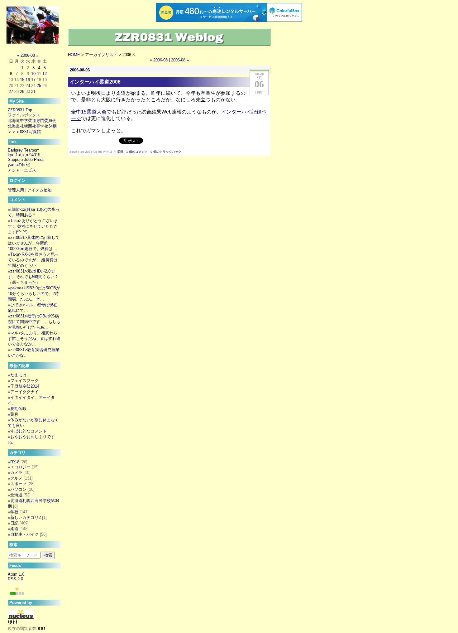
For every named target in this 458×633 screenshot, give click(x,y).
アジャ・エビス (22, 170)
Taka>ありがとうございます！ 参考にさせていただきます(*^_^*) (33, 226)
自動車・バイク (24, 534)
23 (28, 85)
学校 (14, 512)
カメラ (16, 472)
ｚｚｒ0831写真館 (24, 131)
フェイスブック (24, 380)
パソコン (18, 489)
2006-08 (160, 60)
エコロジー (20, 467)
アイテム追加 (39, 190)
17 (33, 79)
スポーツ (18, 483)
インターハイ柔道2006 (95, 82)
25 (39, 85)
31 (33, 91)
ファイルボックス (24, 115)
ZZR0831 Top (20, 110)
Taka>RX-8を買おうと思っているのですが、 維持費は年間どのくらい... (33, 260)
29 (22, 91)
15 (22, 79)
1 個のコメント (137, 151)
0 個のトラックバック (165, 151)
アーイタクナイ (24, 391)
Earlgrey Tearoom (24, 150)
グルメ (16, 478)
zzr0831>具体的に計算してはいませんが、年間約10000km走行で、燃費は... (34, 243)
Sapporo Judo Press (26, 159)
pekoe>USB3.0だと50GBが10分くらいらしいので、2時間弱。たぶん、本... (34, 294)
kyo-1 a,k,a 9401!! (24, 154)
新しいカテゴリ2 (25, 517)
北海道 (16, 495)
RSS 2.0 (15, 579)
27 (11, 91)
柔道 (120, 151)
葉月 (14, 414)
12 (44, 73)
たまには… (20, 375)
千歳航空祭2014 (24, 386)
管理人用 (16, 190)
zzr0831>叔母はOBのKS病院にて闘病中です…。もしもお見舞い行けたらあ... (34, 322)
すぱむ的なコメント (28, 431)
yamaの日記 (19, 164)
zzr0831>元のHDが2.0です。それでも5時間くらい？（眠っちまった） (33, 277)
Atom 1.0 (16, 574)
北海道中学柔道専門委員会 (32, 120)
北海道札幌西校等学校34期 (32, 126)
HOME (74, 54)
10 (33, 73)
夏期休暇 (18, 408)
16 (28, 79)
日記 (14, 523)
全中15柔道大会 (89, 111)
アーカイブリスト (101, 54)
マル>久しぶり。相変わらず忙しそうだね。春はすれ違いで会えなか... (34, 338)
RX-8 (14, 462)
